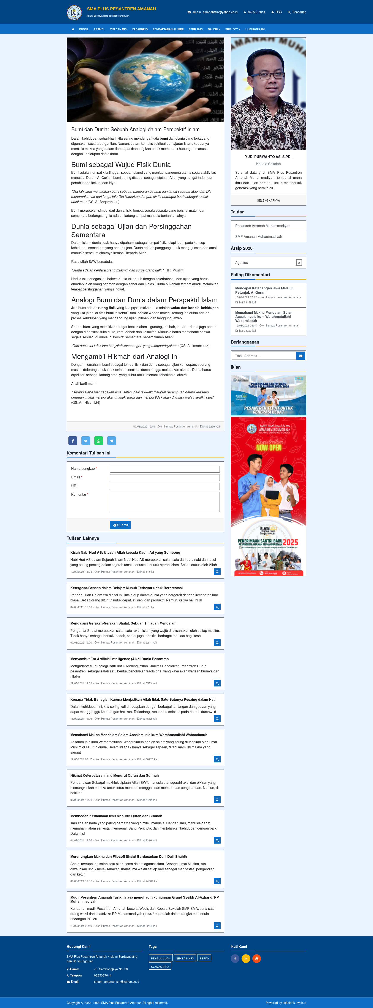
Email (76, 477)
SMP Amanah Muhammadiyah (258, 236)
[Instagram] (247, 958)
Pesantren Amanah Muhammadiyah (262, 225)
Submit (122, 524)
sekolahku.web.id (294, 1002)
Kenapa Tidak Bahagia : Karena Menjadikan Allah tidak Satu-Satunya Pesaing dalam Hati (142, 699)
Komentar (79, 494)
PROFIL (84, 29)
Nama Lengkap (84, 468)
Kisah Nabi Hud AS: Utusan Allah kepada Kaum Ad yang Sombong (125, 552)
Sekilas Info (185, 958)
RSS (278, 12)
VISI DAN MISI (118, 29)
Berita (204, 958)
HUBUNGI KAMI (255, 29)
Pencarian (299, 12)
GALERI (213, 29)
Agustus (267, 262)
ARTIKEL (99, 29)
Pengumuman (160, 958)
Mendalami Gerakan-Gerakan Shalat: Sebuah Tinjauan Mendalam (123, 623)
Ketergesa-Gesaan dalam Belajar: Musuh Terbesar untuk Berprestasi (126, 587)
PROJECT (231, 29)
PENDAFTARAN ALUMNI (168, 29)
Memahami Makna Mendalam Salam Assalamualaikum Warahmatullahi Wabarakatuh (138, 734)
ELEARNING (140, 29)
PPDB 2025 (196, 29)
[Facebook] (236, 958)
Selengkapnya (268, 200)
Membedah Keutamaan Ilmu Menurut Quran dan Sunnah (116, 815)
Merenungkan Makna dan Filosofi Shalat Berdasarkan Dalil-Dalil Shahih (128, 856)
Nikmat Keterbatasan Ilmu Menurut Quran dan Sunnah (114, 775)
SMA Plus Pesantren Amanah (121, 1002)
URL (74, 485)
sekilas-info (160, 966)
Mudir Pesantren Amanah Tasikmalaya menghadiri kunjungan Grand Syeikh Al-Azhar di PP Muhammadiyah (144, 899)
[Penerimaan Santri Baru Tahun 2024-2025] (268, 496)
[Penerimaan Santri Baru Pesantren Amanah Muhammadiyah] (268, 395)
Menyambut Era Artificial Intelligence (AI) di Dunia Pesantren (119, 658)
